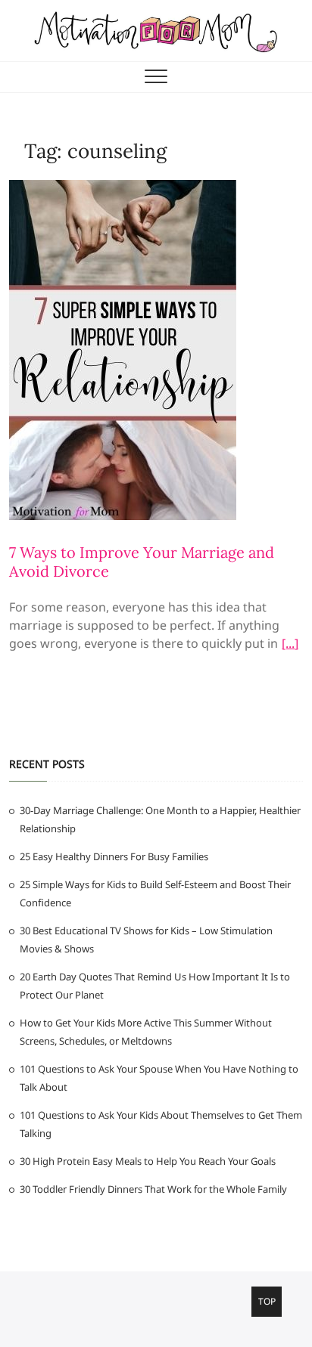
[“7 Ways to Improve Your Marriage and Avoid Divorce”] (290, 645)
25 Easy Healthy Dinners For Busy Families (114, 856)
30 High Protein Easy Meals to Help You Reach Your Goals (148, 1161)
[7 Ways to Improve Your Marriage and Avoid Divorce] (122, 189)
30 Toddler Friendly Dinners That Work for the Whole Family (153, 1189)
